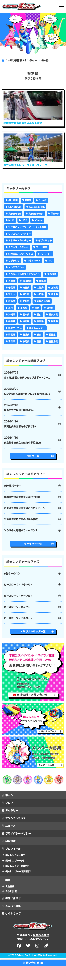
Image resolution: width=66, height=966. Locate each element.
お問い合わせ (13, 898)
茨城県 (26, 334)
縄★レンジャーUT (15, 855)
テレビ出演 (11, 891)
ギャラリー (11, 810)
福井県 (11, 321)
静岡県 (26, 341)
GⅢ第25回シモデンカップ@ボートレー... (27, 375)
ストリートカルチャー (19, 240)
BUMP (43, 200)
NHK (11, 220)
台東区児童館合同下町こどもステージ (24, 508)
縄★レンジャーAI (14, 860)
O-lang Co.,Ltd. (25, 955)
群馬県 (11, 334)
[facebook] (19, 946)
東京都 (23, 308)
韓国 (39, 341)
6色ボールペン (12, 573)
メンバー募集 (13, 906)
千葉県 (11, 287)
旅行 (10, 308)
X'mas (39, 220)
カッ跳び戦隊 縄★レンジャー (21, 60)
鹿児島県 (53, 341)
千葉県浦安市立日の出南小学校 (21, 519)
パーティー (46, 254)
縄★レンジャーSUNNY (18, 871)
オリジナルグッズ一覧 (33, 631)
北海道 (42, 281)
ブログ (9, 803)
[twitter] (28, 946)
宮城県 (54, 287)
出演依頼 (27, 281)
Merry (55, 213)
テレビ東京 (41, 247)
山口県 (40, 294)
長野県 (52, 334)
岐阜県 (54, 294)
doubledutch (37, 207)
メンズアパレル (16, 267)
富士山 (11, 294)
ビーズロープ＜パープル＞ (18, 596)
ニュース (10, 826)
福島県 (40, 321)
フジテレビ (14, 260)
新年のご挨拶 (43, 301)
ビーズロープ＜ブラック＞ (18, 584)
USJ (24, 220)
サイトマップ (13, 913)
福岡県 (26, 321)
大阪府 (40, 287)
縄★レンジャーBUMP (17, 866)
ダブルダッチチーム (18, 247)
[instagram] (37, 946)
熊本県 (26, 314)
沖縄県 (11, 314)
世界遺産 (51, 274)
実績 (7, 880)
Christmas (14, 207)
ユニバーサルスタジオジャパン (24, 274)
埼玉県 (26, 287)
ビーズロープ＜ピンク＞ (17, 607)
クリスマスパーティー (19, 234)
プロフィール (13, 849)
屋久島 (26, 294)
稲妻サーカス (15, 328)
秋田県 (54, 321)
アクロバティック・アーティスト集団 (27, 227)
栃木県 (45, 60)
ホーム (9, 795)
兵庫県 (11, 281)
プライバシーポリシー (18, 833)
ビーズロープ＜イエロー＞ (18, 618)
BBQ (28, 200)
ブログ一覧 (33, 456)
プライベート (34, 260)
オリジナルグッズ (15, 818)
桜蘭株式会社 (41, 935)
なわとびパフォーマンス (20, 254)
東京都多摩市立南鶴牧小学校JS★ (22, 440)
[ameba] (46, 946)
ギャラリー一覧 (33, 544)
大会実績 (9, 886)
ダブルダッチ (45, 240)
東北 (37, 308)
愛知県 (26, 301)
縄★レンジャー (37, 328)
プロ (50, 260)
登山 (39, 314)
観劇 (39, 334)
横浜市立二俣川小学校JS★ (19, 407)
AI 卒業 (13, 200)
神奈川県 (53, 314)
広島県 (11, 301)
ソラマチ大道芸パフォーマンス (21, 530)
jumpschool (35, 213)
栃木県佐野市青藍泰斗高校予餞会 (22, 497)
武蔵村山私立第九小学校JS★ (20, 424)
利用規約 (10, 841)
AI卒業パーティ (12, 486)
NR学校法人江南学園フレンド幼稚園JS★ (27, 391)
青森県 (11, 341)
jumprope (14, 213)
